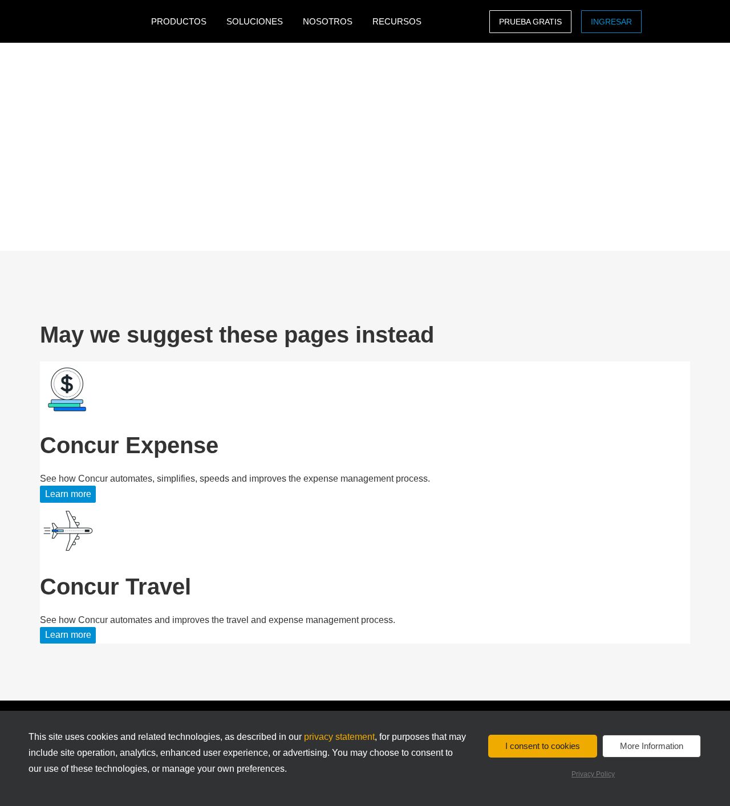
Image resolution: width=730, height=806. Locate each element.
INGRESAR (611, 21)
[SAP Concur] (92, 21)
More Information (651, 746)
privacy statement (339, 737)
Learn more (68, 494)
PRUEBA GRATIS (530, 21)
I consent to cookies (542, 746)
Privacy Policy (593, 774)
